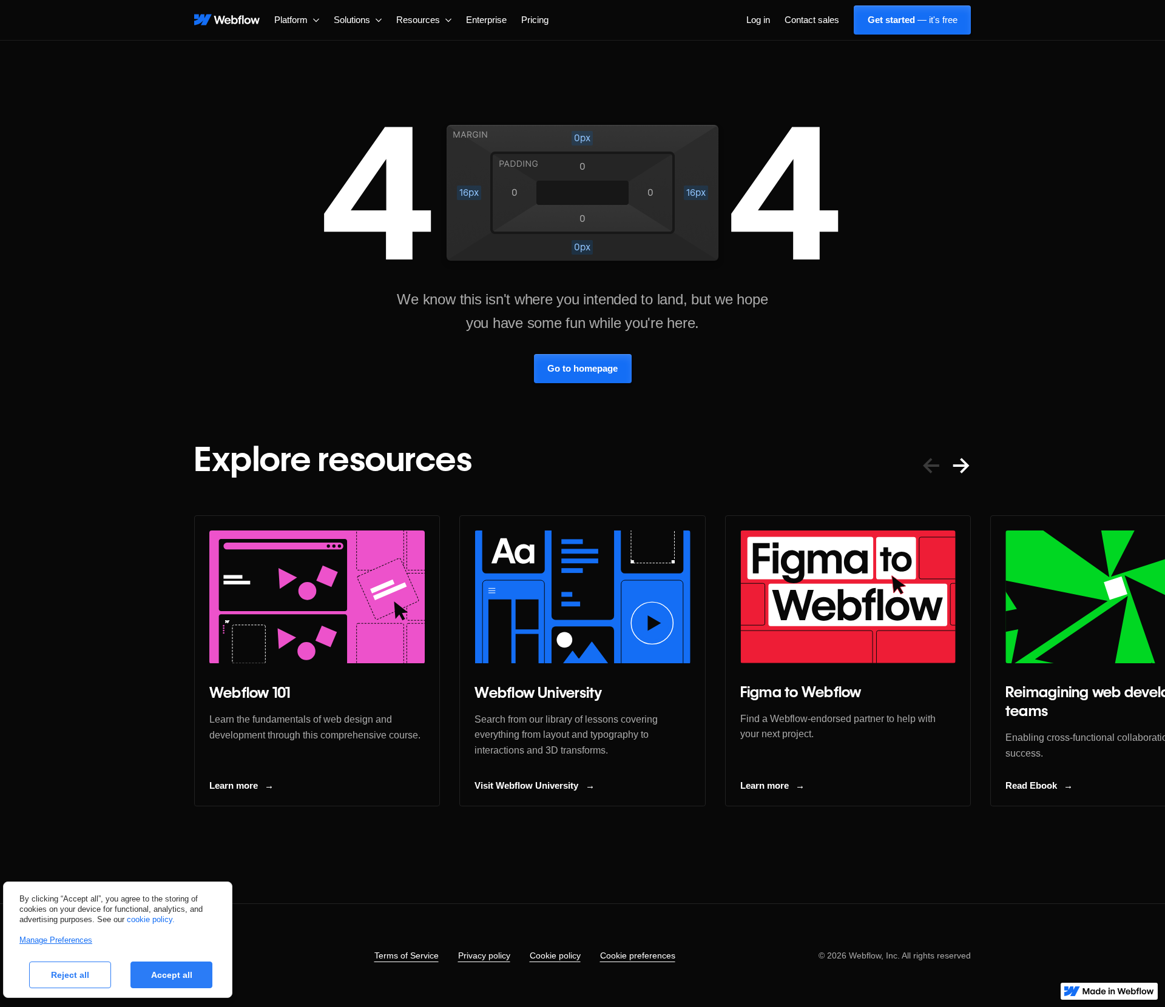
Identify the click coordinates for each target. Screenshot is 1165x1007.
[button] (296, 20)
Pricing (535, 20)
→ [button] (961, 465)
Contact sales (812, 20)
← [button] (931, 465)
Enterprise (486, 20)
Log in (758, 20)
